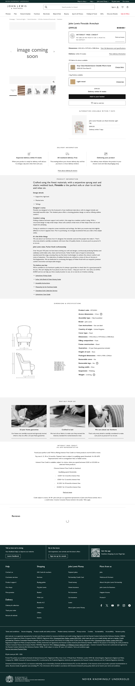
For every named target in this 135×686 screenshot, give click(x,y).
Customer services (12, 577)
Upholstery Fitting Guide (43, 275)
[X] (107, 606)
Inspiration (40, 607)
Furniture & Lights (21, 19)
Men (15, 14)
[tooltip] (101, 314)
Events (39, 618)
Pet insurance (72, 592)
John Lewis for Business (107, 587)
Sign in (114, 7)
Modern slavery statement (66, 631)
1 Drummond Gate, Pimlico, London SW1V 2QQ (68, 638)
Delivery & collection (12, 605)
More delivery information (117, 54)
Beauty (66, 14)
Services (39, 577)
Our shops (9, 587)
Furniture (37, 14)
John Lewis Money (102, 1)
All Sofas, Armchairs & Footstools (46, 19)
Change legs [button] (120, 82)
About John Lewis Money (76, 607)
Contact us (9, 572)
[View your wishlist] (122, 7)
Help (91, 1)
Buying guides (41, 582)
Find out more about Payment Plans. (16, 649)
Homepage (12, 19)
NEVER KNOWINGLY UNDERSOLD (17, 1)
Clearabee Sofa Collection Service (46, 291)
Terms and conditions (12, 631)
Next (54, 51)
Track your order (11, 610)
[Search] (46, 7)
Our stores (126, 1)
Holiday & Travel (91, 14)
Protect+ (103, 597)
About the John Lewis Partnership (111, 582)
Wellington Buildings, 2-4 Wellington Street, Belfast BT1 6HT (71, 645)
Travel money (72, 582)
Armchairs (59, 19)
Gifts (102, 14)
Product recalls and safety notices (45, 631)
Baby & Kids (57, 14)
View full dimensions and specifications (113, 48)
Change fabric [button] (119, 67)
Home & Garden (25, 14)
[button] (97, 67)
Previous (11, 51)
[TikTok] (129, 606)
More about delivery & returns (67, 171)
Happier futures (105, 592)
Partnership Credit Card (76, 577)
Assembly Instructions (42, 283)
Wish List (40, 597)
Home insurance (73, 587)
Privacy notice (81, 631)
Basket (39, 592)
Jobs (101, 572)
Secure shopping (26, 631)
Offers (39, 613)
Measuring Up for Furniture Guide (46, 287)
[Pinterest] (118, 606)
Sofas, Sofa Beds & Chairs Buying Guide (48, 279)
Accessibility (110, 631)
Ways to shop (81, 1)
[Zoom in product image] (54, 82)
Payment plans (73, 572)
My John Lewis (116, 1)
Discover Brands (112, 14)
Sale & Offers (125, 14)
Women (8, 14)
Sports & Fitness (77, 14)
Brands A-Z (40, 602)
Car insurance (72, 597)
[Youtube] (112, 606)
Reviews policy (120, 631)
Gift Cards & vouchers (44, 572)
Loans (70, 602)
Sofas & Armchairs (31, 19)
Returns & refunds (11, 615)
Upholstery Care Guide (42, 294)
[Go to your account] (118, 7)
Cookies (90, 631)
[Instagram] (124, 606)
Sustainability (99, 631)
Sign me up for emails (58, 556)
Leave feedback (13, 556)
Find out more (119, 37)
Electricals (46, 14)
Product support (11, 582)
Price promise (10, 592)
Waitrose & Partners (106, 577)
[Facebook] (101, 606)
